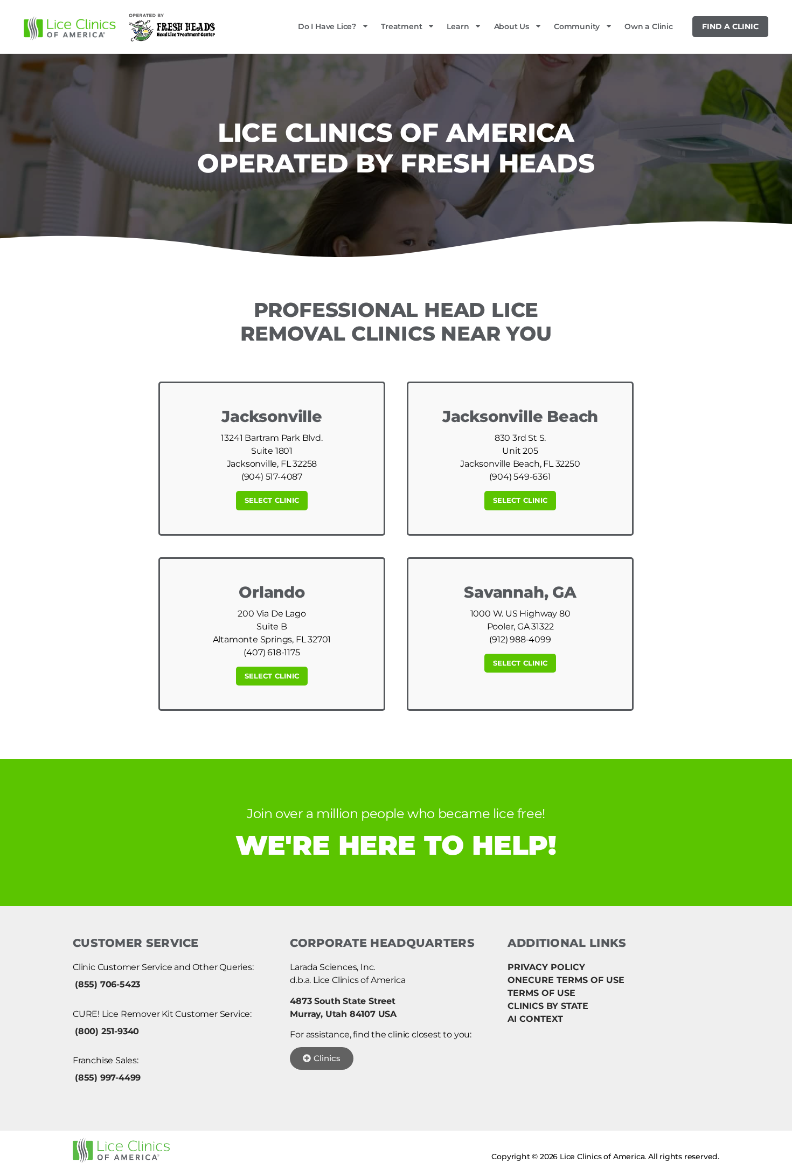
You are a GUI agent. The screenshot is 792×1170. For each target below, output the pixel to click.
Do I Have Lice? (327, 26)
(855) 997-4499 (108, 1077)
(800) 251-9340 (107, 1031)
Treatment (401, 26)
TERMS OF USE (541, 993)
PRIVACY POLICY (546, 967)
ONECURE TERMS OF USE (566, 980)
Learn (458, 26)
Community (577, 26)
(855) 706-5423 (107, 984)
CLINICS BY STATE (548, 1006)
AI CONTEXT (535, 1019)
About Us (511, 26)
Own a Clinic (648, 26)
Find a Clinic (730, 26)
